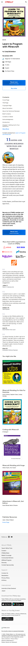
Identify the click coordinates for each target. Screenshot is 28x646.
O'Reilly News (5, 553)
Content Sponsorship (8, 565)
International (6, 585)
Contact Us (5, 573)
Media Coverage (6, 555)
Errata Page (5, 522)
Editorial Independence (7, 640)
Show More (5, 129)
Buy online (14, 88)
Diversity (4, 562)
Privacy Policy (5, 578)
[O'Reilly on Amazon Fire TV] (7, 620)
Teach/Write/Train (7, 548)
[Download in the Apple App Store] (7, 605)
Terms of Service (6, 638)
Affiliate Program (6, 560)
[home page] (9, 2)
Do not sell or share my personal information (13, 631)
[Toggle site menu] (2, 2)
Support (4, 570)
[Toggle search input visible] (26, 2)
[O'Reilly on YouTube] (11, 537)
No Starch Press (9, 71)
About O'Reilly (6, 545)
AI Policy (4, 580)
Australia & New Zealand (9, 588)
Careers (4, 550)
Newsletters (5, 575)
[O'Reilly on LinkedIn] (9, 537)
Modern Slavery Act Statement (9, 642)
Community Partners (7, 558)
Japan (3, 591)
